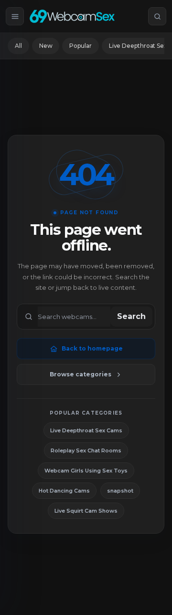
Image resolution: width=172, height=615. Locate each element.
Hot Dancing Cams (64, 490)
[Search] (157, 16)
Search (131, 316)
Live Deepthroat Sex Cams (86, 430)
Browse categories (80, 374)
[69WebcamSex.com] (72, 16)
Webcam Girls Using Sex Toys (86, 470)
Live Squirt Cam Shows (86, 510)
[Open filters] (15, 16)
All (18, 45)
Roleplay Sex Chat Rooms (86, 450)
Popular (80, 45)
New (46, 45)
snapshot (120, 490)
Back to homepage (92, 348)
